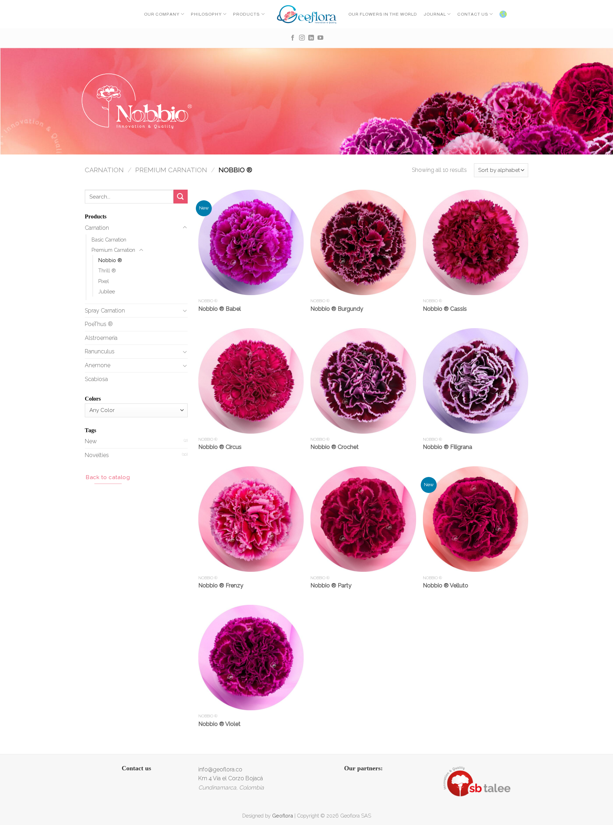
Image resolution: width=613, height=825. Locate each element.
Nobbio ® (110, 260)
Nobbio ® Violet (219, 724)
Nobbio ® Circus (220, 447)
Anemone (97, 365)
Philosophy (206, 14)
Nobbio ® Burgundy (336, 308)
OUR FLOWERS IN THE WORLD (382, 14)
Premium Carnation (171, 170)
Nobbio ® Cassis (445, 308)
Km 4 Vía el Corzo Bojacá (230, 778)
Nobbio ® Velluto (445, 585)
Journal (435, 14)
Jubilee (106, 291)
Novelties (97, 455)
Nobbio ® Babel (219, 308)
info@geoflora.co (220, 769)
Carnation (104, 170)
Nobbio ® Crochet (334, 447)
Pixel (103, 281)
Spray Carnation (105, 310)
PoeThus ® (99, 324)
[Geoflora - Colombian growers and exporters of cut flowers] (307, 14)
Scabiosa (96, 379)
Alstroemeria (101, 338)
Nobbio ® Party (331, 585)
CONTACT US (472, 14)
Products (246, 14)
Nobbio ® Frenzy (220, 585)
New (91, 441)
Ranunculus (100, 351)
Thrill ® (107, 270)
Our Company (162, 14)
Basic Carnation (109, 240)
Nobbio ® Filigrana (447, 447)
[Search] (180, 196)
